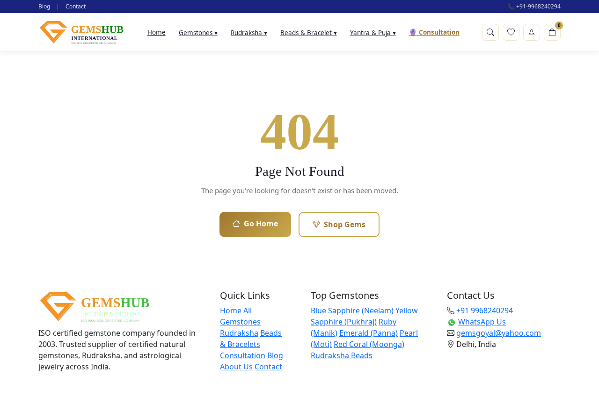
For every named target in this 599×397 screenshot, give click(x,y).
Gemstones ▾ (198, 33)
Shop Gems (344, 224)
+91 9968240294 (484, 310)
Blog (44, 6)
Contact (76, 6)
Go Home (261, 223)
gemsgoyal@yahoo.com (498, 333)
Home (156, 32)
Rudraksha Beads (342, 355)
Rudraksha (239, 333)
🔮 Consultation (434, 32)
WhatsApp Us (482, 322)
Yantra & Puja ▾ (373, 33)
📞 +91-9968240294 (534, 6)
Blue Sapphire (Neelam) (352, 310)
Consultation (242, 355)
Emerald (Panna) (368, 333)
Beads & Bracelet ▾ (308, 33)
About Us (236, 366)
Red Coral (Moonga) (369, 344)
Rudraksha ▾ (249, 33)
